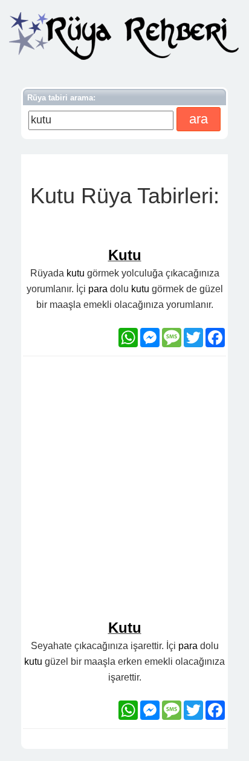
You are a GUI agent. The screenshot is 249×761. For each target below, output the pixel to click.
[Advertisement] (124, 493)
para (98, 289)
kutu (75, 273)
